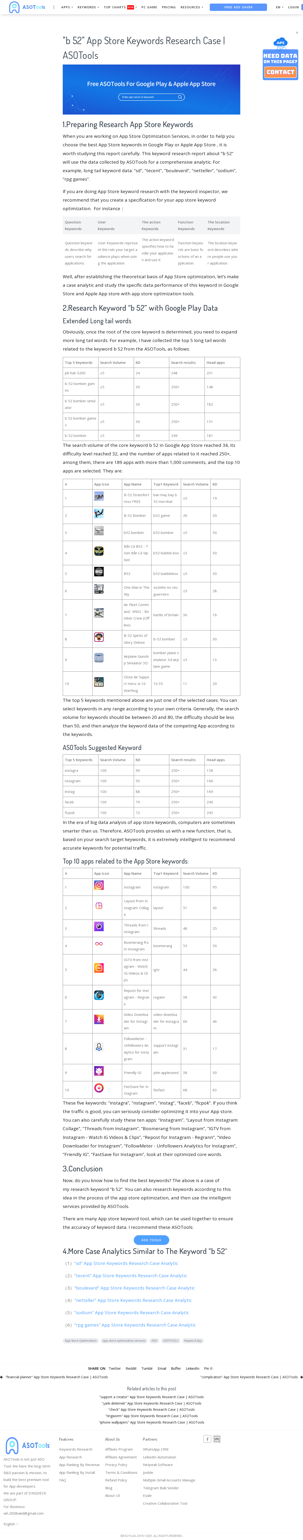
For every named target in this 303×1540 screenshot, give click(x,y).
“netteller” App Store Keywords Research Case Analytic (133, 1300)
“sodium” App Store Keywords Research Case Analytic (132, 1312)
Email (162, 1368)
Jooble (148, 1472)
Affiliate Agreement (121, 1457)
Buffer (176, 1368)
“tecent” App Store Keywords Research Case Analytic (131, 1275)
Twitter (115, 1368)
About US (112, 1495)
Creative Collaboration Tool (165, 1503)
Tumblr (147, 1368)
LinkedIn (192, 1368)
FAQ (62, 1480)
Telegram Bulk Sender (161, 1487)
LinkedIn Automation (159, 1457)
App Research (70, 1457)
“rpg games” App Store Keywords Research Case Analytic (135, 1325)
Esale (147, 1495)
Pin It (208, 1368)
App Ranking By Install (77, 1472)
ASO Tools (151, 1240)
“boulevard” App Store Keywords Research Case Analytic (135, 1288)
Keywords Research (75, 1449)
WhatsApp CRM (155, 1449)
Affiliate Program (119, 1449)
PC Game (149, 7)
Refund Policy (116, 1480)
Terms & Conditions (121, 1472)
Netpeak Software (158, 1464)
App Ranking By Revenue (79, 1464)
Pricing (169, 7)
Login (293, 7)
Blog (108, 1487)
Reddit (131, 1368)
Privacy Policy (116, 1464)
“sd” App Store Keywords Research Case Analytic (126, 1263)
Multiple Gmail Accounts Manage (169, 1480)
